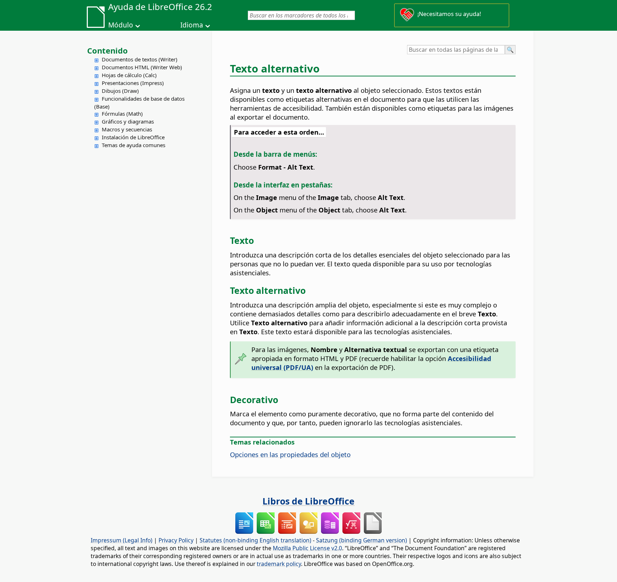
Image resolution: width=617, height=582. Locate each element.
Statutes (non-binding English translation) (255, 540)
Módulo (120, 25)
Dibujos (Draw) (120, 90)
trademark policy (279, 564)
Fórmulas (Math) (122, 113)
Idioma (191, 25)
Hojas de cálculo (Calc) (129, 75)
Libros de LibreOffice (308, 501)
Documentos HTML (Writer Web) (142, 67)
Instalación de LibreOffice (133, 137)
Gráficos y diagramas (128, 121)
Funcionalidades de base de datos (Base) (139, 102)
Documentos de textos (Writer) (139, 59)
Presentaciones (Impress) (133, 82)
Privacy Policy (176, 540)
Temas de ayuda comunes (133, 145)
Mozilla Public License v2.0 (307, 548)
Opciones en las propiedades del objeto (290, 454)
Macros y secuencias (127, 129)
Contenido (107, 50)
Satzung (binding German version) (361, 540)
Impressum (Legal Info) (121, 540)
